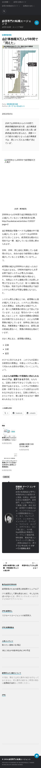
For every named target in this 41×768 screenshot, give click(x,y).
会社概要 (5, 2)
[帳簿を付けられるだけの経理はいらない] (9, 432)
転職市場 (6, 477)
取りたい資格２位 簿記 (11, 645)
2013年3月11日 (12, 104)
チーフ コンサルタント (17, 106)
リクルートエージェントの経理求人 (16, 615)
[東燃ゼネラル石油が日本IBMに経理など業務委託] (9, 457)
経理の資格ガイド (20, 2)
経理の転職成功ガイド (10, 6)
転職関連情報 (7, 35)
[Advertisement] (20, 718)
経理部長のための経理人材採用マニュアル (19, 589)
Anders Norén (17, 764)
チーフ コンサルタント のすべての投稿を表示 (26, 545)
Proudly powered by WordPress (15, 762)
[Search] (4, 11)
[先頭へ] (36, 756)
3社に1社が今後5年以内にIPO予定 (16, 650)
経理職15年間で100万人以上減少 (26, 445)
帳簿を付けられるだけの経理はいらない (9, 439)
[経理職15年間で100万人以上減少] (26, 435)
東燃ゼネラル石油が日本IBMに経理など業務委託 (9, 465)
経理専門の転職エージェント (16, 22)
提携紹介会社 (28, 6)
